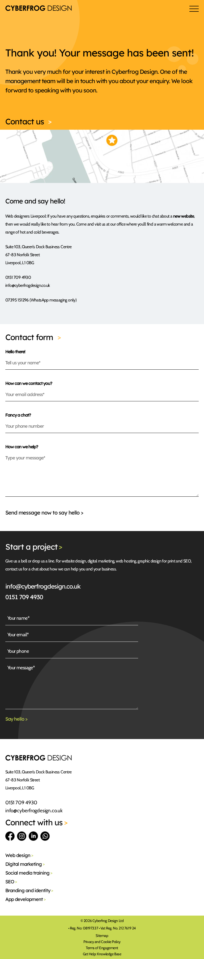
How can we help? (21, 446)
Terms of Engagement (102, 947)
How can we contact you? (28, 383)
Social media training (28, 873)
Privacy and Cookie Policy (102, 941)
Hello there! (15, 351)
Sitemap (102, 935)
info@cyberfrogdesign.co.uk (42, 586)
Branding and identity (29, 890)
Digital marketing (25, 864)
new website (183, 216)
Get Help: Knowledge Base (102, 954)
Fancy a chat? (18, 415)
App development (25, 899)
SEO (11, 882)
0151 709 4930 (24, 597)
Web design (19, 855)
